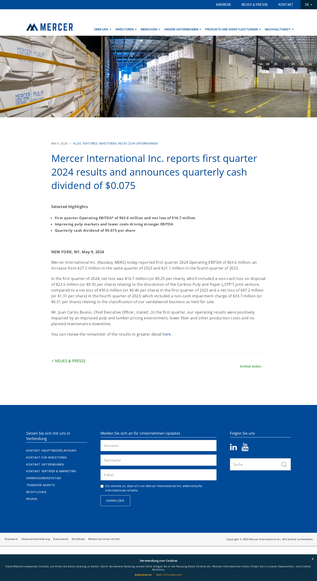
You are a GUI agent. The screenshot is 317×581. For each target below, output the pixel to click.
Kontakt (286, 4)
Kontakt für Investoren (46, 457)
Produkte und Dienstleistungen (231, 29)
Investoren (124, 29)
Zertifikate (78, 539)
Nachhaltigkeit (278, 29)
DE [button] (307, 4)
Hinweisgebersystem (43, 478)
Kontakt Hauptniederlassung (51, 450)
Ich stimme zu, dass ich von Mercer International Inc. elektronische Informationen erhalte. (153, 488)
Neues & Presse (255, 4)
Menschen (149, 29)
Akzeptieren (143, 574)
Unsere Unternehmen (181, 29)
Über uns (101, 29)
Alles (77, 143)
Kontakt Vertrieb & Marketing (51, 471)
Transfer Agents (40, 485)
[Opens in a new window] (236, 448)
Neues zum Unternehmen (138, 143)
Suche (284, 464)
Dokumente (60, 539)
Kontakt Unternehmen (45, 464)
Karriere (223, 4)
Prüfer (31, 499)
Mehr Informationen (169, 574)
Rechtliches (36, 492)
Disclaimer (11, 539)
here (166, 334)
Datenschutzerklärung (36, 539)
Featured (90, 143)
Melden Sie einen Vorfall (104, 539)
